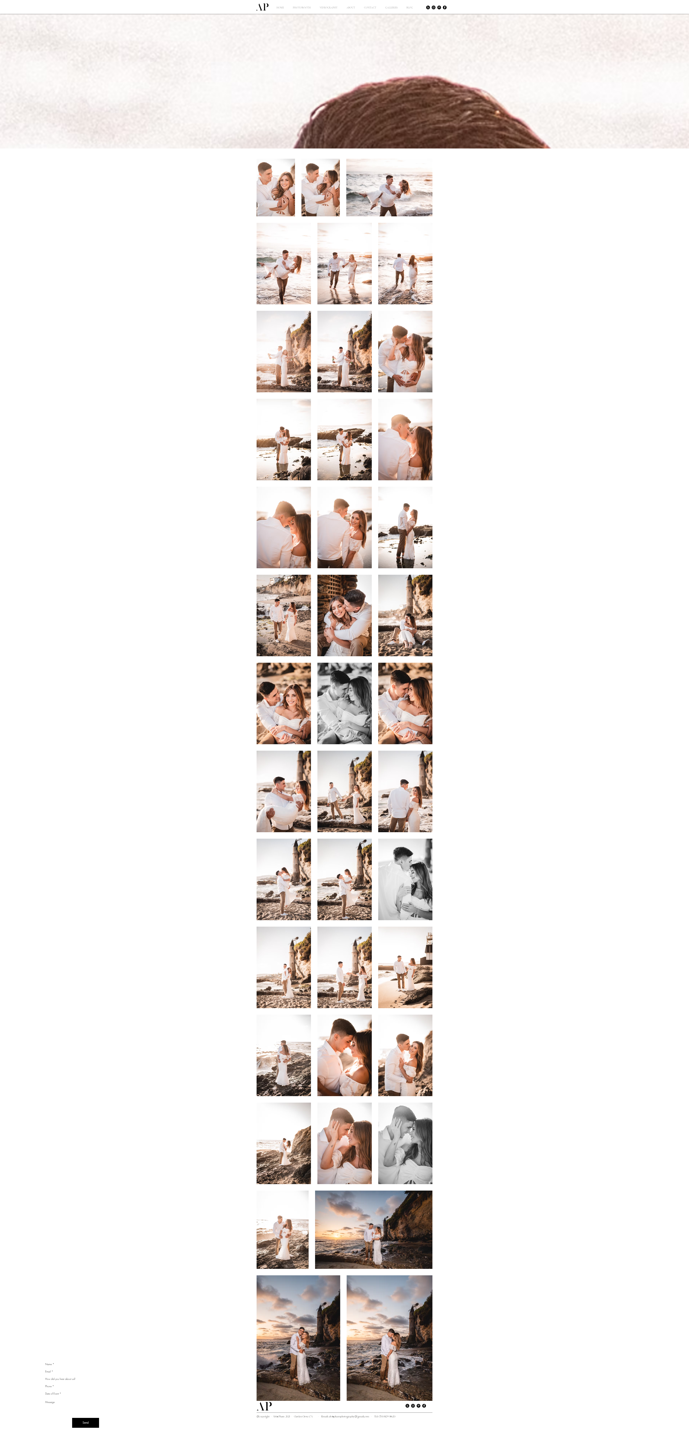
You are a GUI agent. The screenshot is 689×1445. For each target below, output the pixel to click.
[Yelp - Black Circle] (428, 7)
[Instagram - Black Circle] (433, 7)
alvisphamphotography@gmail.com (349, 1416)
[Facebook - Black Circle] (445, 7)
